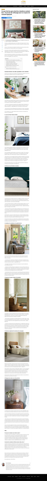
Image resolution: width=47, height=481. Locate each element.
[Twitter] (2, 44)
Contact (32, 6)
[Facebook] (2, 42)
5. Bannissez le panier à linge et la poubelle (11, 64)
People (13, 476)
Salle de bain (24, 476)
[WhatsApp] (2, 49)
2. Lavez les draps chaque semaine (10, 61)
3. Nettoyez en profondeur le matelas (11, 62)
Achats (28, 6)
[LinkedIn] (2, 46)
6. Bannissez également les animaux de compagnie (12, 65)
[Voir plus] (13, 18)
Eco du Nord (20, 478)
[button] (21, 58)
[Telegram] (2, 47)
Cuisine (20, 476)
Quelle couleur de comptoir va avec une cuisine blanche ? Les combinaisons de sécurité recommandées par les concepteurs (39, 49)
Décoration (28, 476)
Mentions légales (28, 478)
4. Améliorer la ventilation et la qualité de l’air (11, 63)
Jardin (25, 6)
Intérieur (20, 6)
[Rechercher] (45, 6)
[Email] (2, 51)
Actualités (15, 6)
